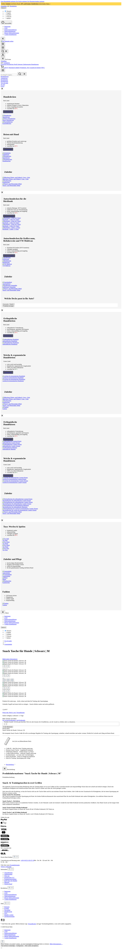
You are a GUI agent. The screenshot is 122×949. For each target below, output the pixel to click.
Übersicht (4, 64)
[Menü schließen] (3, 58)
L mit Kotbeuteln (20, 720)
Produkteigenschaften (10, 879)
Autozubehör (6, 573)
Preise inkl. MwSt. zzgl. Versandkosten (14, 712)
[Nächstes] (8, 666)
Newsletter (7, 910)
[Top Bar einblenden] (3, 70)
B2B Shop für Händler (10, 880)
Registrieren (13, 6)
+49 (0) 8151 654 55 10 (27, 860)
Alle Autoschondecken (9, 216)
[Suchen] (4, 51)
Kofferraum (6, 259)
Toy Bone (5, 543)
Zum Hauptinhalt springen (8, 1)
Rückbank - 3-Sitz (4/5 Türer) (11, 226)
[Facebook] (2, 921)
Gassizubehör (6, 576)
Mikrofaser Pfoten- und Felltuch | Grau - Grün (15, 179)
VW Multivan (6, 265)
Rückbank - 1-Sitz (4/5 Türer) (11, 219)
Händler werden (8, 915)
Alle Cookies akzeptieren (31, 945)
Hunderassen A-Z (9, 877)
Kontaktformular (14, 865)
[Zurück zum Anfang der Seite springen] (2, 941)
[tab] (11, 764)
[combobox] (9, 75)
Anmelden (4, 6)
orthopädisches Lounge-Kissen (11, 443)
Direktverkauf (8, 884)
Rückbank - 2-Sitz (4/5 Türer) (11, 223)
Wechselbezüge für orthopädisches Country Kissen (17, 504)
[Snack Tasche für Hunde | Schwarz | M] (14, 660)
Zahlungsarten (27, 64)
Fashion (5, 408)
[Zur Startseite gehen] (7, 41)
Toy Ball (5, 540)
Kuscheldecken (7, 123)
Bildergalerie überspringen (10, 659)
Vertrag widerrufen (6, 866)
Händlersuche (8, 911)
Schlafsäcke (6, 154)
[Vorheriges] (4, 666)
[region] (61, 678)
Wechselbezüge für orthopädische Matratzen (15, 507)
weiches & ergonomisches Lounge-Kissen (14, 479)
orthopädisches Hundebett (10, 341)
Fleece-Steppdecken (8, 120)
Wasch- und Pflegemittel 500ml (11, 185)
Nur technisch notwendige (8, 945)
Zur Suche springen (21, 1)
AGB (5, 28)
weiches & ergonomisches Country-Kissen (15, 482)
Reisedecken (6, 158)
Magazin (6, 882)
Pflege (4, 579)
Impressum (7, 26)
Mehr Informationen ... (56, 944)
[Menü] (3, 44)
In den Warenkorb (7, 727)
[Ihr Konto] (3, 55)
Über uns (6, 876)
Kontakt (6, 908)
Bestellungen (35, 64)
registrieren (7, 63)
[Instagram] (4, 921)
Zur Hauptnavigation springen (35, 1)
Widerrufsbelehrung (9, 31)
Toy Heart (5, 547)
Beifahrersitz (6, 262)
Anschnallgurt (6, 284)
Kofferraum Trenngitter (9, 287)
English (9, 13)
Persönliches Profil (12, 64)
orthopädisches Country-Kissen (11, 446)
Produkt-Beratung (8, 111)
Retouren (6, 907)
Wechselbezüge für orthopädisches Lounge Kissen (17, 500)
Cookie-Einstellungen (10, 34)
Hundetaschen (7, 161)
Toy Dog (5, 550)
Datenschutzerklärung (10, 29)
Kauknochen (6, 182)
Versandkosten (8, 872)
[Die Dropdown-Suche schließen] (24, 74)
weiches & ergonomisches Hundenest (13, 381)
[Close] (3, 678)
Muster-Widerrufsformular (11, 33)
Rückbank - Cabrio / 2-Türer (11, 229)
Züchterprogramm (9, 916)
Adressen (20, 64)
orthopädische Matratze (9, 449)
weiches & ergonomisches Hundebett (13, 377)
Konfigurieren (20, 945)
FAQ (5, 913)
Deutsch (9, 11)
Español (9, 15)
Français (9, 16)
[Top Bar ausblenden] (3, 39)
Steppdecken (6, 117)
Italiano (9, 18)
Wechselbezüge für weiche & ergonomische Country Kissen (19, 510)
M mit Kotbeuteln (10, 720)
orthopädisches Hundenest (10, 344)
